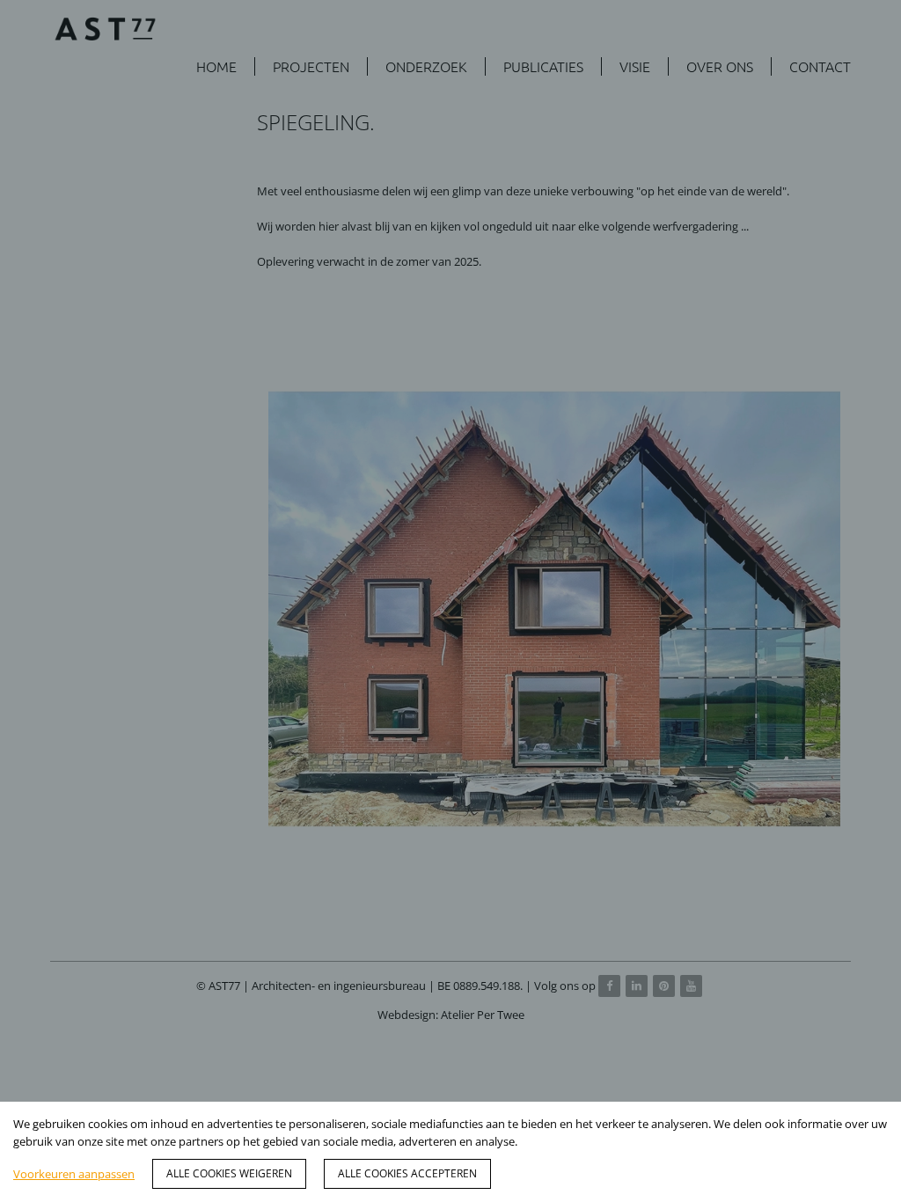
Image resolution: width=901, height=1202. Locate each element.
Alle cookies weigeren (229, 1173)
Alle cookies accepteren (407, 1173)
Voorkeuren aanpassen (74, 1174)
